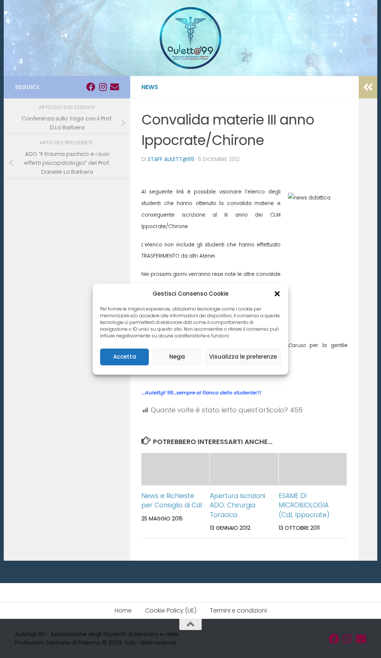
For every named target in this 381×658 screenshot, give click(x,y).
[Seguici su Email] (114, 86)
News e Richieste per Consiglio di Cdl (171, 500)
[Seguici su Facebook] (90, 86)
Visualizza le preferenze (243, 357)
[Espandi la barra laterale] (368, 87)
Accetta (124, 357)
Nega (177, 357)
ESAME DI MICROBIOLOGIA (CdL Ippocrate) (304, 505)
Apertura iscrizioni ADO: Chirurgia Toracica (237, 505)
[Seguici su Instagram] (102, 86)
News (149, 87)
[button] (277, 293)
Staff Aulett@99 (171, 159)
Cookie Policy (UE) (170, 610)
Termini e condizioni (238, 610)
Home (123, 610)
